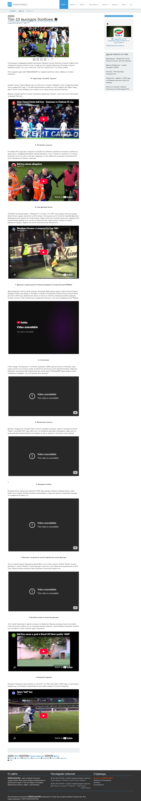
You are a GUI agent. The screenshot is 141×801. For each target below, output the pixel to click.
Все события (86, 788)
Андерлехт (63, 758)
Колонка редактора (36, 756)
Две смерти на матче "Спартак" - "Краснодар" (68, 786)
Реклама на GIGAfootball (103, 778)
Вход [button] (124, 4)
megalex (68, 778)
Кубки (82, 4)
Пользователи (99, 784)
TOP (10, 760)
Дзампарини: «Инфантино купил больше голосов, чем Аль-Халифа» (119, 59)
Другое (21, 11)
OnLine (105, 4)
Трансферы (93, 4)
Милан (11, 758)
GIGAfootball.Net (33, 799)
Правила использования (102, 780)
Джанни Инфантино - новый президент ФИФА (116, 66)
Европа (73, 4)
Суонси (54, 758)
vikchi (16, 756)
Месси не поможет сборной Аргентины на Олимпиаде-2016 (117, 88)
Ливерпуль (27, 758)
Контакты (97, 782)
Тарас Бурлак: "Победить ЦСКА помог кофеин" (68, 780)
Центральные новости (116, 45)
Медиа (114, 4)
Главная (13, 11)
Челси (18, 758)
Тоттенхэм (37, 758)
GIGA (63, 4)
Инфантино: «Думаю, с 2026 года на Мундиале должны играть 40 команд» (118, 80)
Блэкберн (46, 758)
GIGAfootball (20, 4)
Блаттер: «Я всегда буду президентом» (115, 72)
